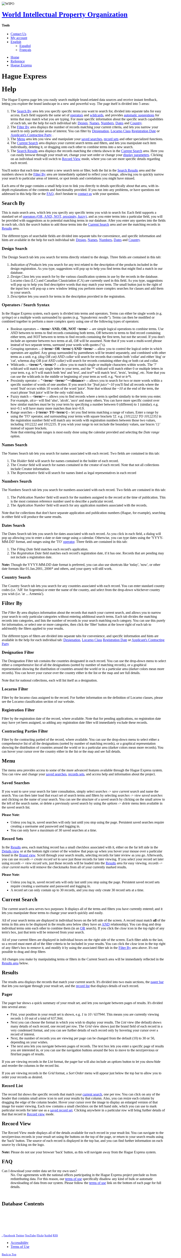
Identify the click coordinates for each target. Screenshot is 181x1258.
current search (92, 1094)
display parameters (136, 155)
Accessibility (19, 1243)
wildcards (96, 115)
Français (25, 50)
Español (25, 46)
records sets (76, 774)
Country (135, 123)
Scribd (48, 1235)
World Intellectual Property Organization (65, 14)
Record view (36, 1114)
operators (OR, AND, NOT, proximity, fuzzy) (55, 216)
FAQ (50, 194)
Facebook (9, 1235)
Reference (18, 61)
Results (7, 228)
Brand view (27, 855)
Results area (10, 963)
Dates (119, 123)
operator (68, 542)
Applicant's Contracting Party (31, 135)
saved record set (61, 1110)
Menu (21, 139)
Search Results (27, 151)
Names (94, 123)
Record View (71, 159)
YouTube (30, 1235)
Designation (100, 131)
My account (19, 38)
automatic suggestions (139, 115)
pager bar (157, 982)
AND (106, 924)
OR (82, 928)
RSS (55, 1235)
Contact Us (18, 34)
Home (15, 57)
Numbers (107, 123)
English (16, 42)
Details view (10, 851)
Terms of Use (20, 1247)
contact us (85, 194)
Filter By (23, 127)
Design (83, 123)
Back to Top (9, 1254)
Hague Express (21, 65)
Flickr (40, 1235)
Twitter (20, 1235)
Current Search (27, 143)
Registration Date (144, 131)
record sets (111, 139)
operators (76, 115)
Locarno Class (121, 131)
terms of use (73, 1179)
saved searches (91, 139)
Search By (24, 111)
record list (83, 986)
